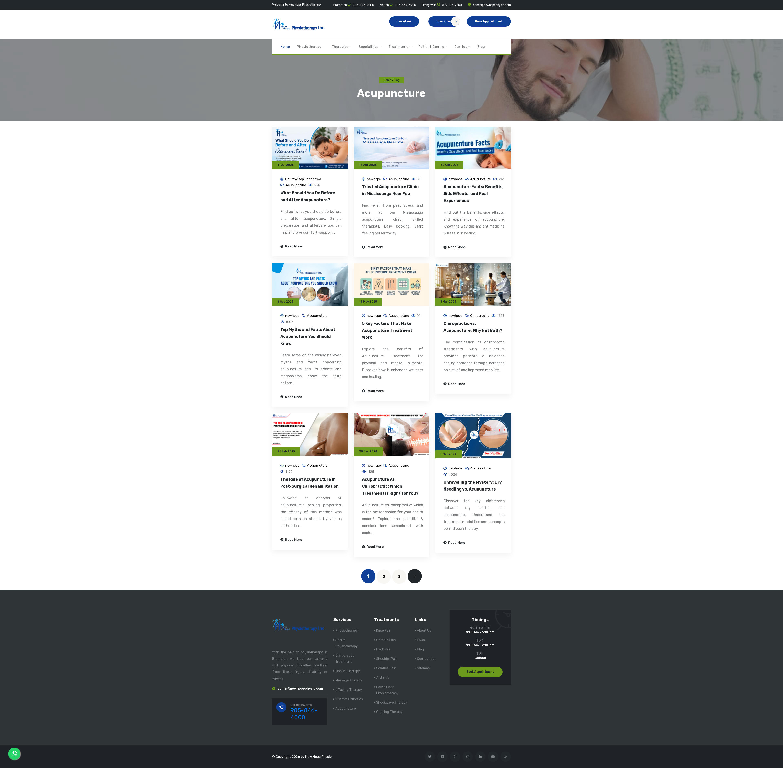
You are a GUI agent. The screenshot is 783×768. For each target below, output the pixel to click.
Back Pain (383, 649)
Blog (481, 47)
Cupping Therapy (389, 712)
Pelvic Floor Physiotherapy (387, 690)
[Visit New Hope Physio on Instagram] (467, 756)
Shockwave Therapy (391, 702)
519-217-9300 (452, 5)
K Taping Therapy (348, 690)
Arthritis (382, 677)
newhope (374, 179)
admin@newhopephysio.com (492, 5)
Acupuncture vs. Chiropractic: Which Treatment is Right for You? (390, 486)
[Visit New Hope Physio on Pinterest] (455, 756)
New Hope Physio (318, 757)
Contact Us (425, 659)
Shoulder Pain (387, 659)
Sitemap (423, 668)
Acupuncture (296, 185)
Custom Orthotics (349, 699)
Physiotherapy (309, 47)
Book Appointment (489, 21)
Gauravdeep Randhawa (303, 179)
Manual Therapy (347, 671)
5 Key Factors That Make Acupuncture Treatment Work (387, 330)
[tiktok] (505, 756)
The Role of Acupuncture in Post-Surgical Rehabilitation (309, 483)
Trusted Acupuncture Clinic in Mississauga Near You (390, 190)
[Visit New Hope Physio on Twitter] (430, 756)
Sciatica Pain (386, 668)
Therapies (340, 47)
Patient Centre (431, 47)
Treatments (399, 47)
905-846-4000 (363, 5)
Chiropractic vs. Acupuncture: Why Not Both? (472, 327)
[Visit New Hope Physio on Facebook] (442, 756)
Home (285, 47)
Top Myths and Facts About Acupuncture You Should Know (307, 336)
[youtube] (493, 756)
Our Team (462, 47)
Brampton (444, 21)
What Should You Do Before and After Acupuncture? (307, 196)
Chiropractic (479, 316)
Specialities (369, 47)
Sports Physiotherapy (346, 643)
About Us (424, 631)
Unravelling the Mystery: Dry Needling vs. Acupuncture (472, 486)
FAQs (421, 640)
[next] (415, 576)
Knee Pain (383, 631)
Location (404, 21)
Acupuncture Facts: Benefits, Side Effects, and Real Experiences (473, 193)
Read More (293, 246)
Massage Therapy (348, 680)
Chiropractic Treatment (344, 659)
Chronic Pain (386, 640)
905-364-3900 (405, 5)
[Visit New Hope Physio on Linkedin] (480, 756)
